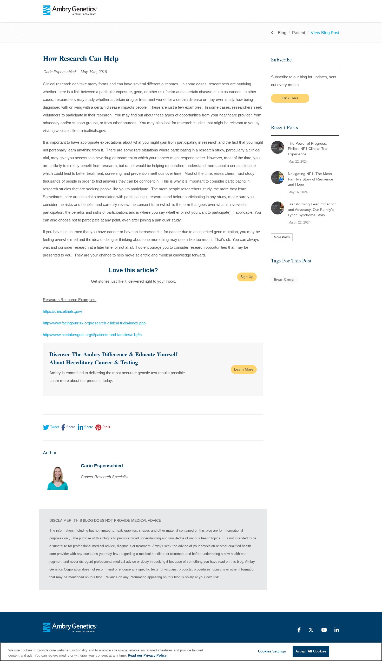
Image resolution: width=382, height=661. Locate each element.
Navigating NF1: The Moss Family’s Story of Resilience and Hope (310, 179)
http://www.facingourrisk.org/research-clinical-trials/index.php (94, 323)
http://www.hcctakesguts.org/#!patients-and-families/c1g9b (92, 334)
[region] (191, 652)
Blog (282, 33)
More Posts (282, 237)
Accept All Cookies (310, 651)
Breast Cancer (284, 279)
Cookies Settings (272, 651)
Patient (298, 33)
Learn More (243, 369)
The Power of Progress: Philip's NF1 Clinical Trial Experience (308, 148)
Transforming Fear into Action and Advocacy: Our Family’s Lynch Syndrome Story (312, 209)
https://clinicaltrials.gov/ (62, 311)
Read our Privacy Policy (147, 655)
